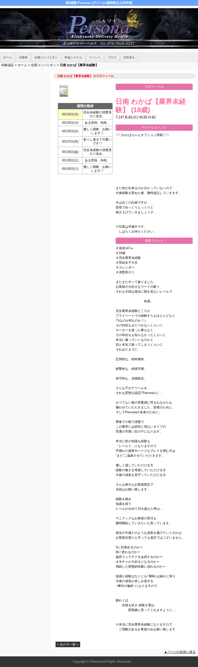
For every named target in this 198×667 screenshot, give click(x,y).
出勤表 (23, 57)
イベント (95, 57)
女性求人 (129, 57)
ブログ (112, 57)
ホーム (7, 57)
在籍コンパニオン (46, 57)
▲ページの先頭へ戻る (180, 652)
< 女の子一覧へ (68, 644)
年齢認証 (7, 65)
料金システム (73, 57)
